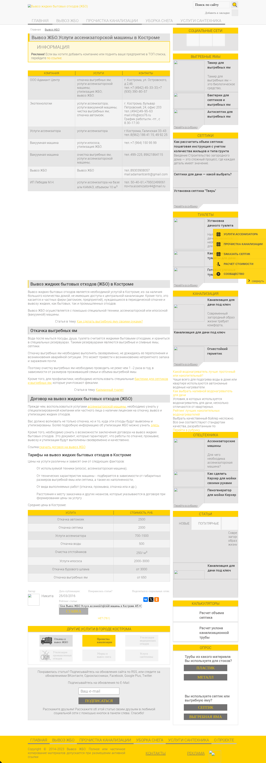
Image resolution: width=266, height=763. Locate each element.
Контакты (156, 753)
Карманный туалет (110, 390)
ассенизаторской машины (107, 406)
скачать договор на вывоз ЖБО (62, 447)
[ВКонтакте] (145, 599)
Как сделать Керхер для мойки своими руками (221, 478)
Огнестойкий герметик (217, 351)
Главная (40, 20)
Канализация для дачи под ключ (221, 302)
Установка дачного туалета (220, 223)
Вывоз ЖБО (67, 20)
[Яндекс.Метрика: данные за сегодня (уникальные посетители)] (225, 755)
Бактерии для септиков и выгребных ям (219, 100)
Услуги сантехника (201, 20)
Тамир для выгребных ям (219, 64)
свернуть (258, 281)
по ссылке (54, 58)
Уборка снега (159, 20)
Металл (205, 677)
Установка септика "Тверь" (195, 190)
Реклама (196, 753)
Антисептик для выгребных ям (220, 114)
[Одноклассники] (156, 599)
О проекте (224, 740)
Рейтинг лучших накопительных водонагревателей (196, 412)
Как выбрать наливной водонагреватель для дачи (203, 393)
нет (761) (104, 618)
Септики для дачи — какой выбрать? (203, 174)
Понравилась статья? (100, 591)
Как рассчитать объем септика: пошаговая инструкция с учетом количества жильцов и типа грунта (201, 146)
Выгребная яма (205, 717)
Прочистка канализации (112, 20)
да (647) (104, 605)
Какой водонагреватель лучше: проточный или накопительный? (204, 373)
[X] (151, 599)
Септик (205, 707)
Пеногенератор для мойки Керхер (221, 492)
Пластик (205, 668)
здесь (155, 425)
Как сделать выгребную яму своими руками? (110, 321)
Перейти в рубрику (186, 127)
